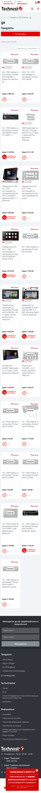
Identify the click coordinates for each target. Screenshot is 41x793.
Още (9, 99)
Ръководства (8, 675)
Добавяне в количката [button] (11, 156)
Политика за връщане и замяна (16, 722)
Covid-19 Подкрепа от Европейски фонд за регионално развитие (20, 697)
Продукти (5, 17)
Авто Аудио (8, 659)
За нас (5, 688)
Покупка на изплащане (12, 725)
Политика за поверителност (15, 739)
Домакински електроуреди (14, 671)
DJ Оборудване (9, 667)
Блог (4, 692)
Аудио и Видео (8, 663)
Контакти (7, 701)
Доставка (7, 714)
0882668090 (22, 3)
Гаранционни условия (11, 718)
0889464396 (8, 3)
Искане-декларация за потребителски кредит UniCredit (19, 730)
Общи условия (8, 735)
